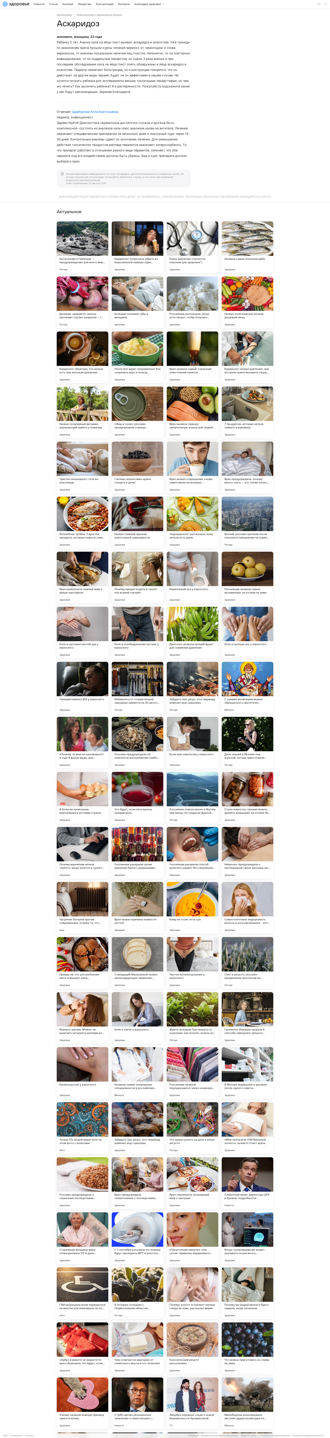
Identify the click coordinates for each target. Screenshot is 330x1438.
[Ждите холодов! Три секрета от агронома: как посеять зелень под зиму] (192, 1018)
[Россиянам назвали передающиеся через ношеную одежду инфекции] (192, 1073)
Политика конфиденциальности (308, 1435)
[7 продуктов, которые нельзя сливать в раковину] (247, 412)
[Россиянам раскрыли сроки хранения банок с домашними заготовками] (137, 853)
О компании (16, 1435)
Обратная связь (249, 1435)
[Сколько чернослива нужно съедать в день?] (137, 467)
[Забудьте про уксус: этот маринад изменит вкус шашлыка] (192, 687)
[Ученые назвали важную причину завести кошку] (82, 1403)
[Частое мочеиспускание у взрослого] (192, 963)
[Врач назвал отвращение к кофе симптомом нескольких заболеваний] (192, 467)
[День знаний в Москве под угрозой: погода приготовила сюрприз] (247, 742)
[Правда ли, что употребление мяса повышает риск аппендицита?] (82, 963)
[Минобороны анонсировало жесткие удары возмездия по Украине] (247, 1403)
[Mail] (5, 4)
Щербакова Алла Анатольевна (95, 112)
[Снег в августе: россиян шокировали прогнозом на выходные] (247, 963)
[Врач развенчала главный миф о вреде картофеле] (82, 577)
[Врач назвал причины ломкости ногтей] (137, 908)
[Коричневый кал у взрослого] (192, 577)
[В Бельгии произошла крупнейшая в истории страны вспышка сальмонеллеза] (82, 798)
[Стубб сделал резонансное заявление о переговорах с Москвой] (137, 1403)
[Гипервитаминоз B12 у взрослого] (82, 687)
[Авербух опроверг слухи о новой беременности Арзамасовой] (192, 1403)
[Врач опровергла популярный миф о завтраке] (192, 1183)
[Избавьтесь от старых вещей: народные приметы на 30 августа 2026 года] (137, 687)
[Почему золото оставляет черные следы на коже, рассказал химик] (192, 1293)
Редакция (194, 1435)
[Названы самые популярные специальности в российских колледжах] (137, 1073)
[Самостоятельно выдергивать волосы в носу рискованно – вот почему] (247, 908)
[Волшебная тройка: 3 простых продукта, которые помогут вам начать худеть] (82, 522)
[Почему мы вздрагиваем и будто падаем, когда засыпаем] (247, 1293)
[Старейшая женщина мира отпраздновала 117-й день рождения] (82, 1238)
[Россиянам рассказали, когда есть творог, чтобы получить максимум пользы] (192, 302)
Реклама (29, 1435)
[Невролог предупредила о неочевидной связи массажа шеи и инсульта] (247, 853)
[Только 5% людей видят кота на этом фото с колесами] (82, 1128)
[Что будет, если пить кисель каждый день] (137, 798)
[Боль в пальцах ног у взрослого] (247, 632)
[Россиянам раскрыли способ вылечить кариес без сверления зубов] (192, 853)
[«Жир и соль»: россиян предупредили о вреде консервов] (137, 412)
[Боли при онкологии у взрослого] (192, 742)
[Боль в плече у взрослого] (137, 1018)
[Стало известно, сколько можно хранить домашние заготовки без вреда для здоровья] (247, 798)
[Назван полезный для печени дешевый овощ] (247, 302)
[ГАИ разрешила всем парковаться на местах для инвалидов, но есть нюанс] (82, 1293)
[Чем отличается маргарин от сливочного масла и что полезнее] (137, 1348)
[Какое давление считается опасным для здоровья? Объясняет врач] (192, 247)
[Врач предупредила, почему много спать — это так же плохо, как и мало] (247, 467)
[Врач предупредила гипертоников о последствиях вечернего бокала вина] (137, 1183)
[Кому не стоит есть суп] (192, 908)
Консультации (64, 14)
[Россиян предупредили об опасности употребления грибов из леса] (137, 742)
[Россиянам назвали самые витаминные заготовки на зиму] (247, 577)
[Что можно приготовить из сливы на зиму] (247, 1348)
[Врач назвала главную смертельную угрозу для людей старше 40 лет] (192, 412)
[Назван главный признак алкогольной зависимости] (137, 522)
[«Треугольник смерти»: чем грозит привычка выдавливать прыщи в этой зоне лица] (192, 1238)
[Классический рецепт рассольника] (192, 1348)
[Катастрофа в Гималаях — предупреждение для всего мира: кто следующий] (82, 247)
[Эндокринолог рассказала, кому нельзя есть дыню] (192, 522)
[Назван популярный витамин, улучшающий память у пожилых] (82, 412)
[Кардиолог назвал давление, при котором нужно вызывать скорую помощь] (247, 357)
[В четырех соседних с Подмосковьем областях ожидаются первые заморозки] (137, 1293)
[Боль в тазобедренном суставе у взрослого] (137, 632)
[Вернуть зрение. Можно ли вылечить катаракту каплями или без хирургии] (82, 1018)
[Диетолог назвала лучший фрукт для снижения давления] (192, 632)
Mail (5, 1435)
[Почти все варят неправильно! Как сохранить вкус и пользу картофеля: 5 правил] (137, 357)
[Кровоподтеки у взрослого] (82, 1073)
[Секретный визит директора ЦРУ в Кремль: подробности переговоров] (247, 1183)
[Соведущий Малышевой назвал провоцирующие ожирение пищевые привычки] (137, 963)
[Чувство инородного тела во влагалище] (82, 467)
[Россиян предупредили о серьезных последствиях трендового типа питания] (82, 1183)
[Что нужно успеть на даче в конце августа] (192, 1128)
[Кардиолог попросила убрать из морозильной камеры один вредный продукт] (137, 247)
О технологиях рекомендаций (274, 1435)
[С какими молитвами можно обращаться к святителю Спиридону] (247, 687)
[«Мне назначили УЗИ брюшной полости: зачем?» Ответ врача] (247, 1128)
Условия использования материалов (219, 1435)
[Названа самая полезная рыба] (247, 247)
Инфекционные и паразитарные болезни (99, 14)
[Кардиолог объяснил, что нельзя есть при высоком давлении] (82, 357)
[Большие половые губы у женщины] (137, 302)
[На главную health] (19, 4)
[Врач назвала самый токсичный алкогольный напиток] (192, 357)
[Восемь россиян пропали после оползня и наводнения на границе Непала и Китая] (247, 522)
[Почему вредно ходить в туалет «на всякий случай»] (137, 577)
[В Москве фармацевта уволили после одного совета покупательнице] (247, 1073)
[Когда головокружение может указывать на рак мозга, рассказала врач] (247, 1238)
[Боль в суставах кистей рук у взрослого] (82, 632)
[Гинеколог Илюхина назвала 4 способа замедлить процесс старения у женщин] (247, 1018)
